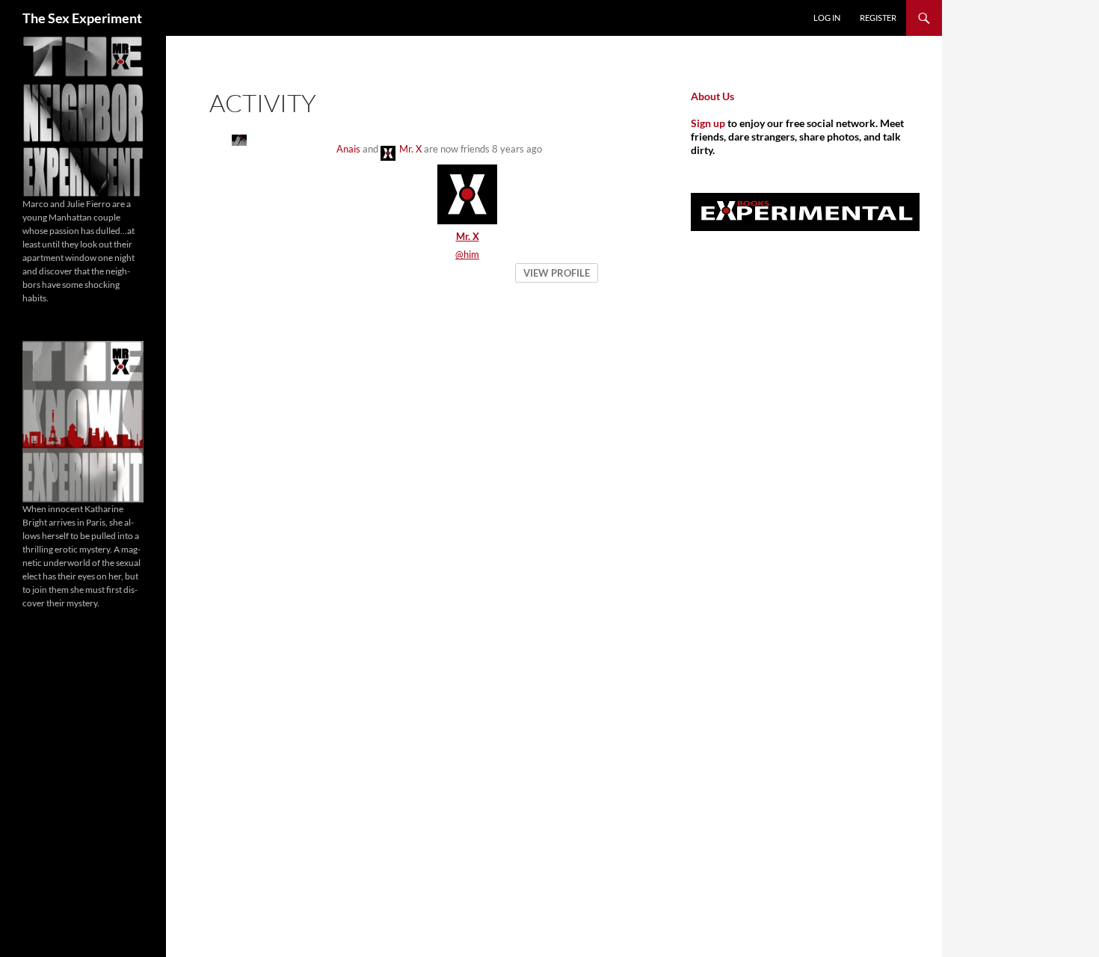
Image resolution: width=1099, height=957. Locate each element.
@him (467, 254)
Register (878, 17)
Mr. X (410, 149)
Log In (826, 17)
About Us (712, 96)
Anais (348, 149)
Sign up (708, 123)
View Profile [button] (556, 273)
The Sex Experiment (82, 18)
